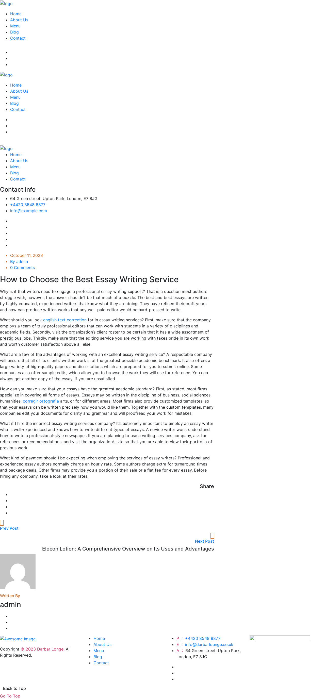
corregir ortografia (41, 401)
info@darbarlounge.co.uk (209, 644)
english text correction (65, 319)
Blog (14, 32)
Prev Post (9, 528)
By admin (19, 261)
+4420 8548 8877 (27, 204)
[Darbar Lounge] (6, 3)
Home (16, 13)
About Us (19, 19)
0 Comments (22, 267)
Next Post (204, 541)
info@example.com (28, 210)
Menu (15, 25)
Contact (18, 38)
